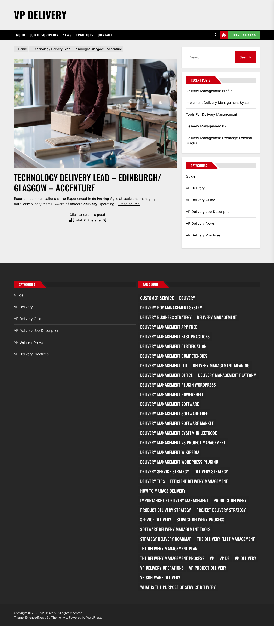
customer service (157, 298)
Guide (21, 35)
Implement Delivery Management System (219, 102)
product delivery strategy (165, 510)
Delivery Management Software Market (177, 423)
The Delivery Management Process (172, 558)
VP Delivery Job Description (208, 211)
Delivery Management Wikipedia (169, 452)
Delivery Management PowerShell (171, 394)
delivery (187, 298)
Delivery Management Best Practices (175, 336)
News (67, 35)
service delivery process (200, 519)
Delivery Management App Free (168, 327)
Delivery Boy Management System (171, 307)
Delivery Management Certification (173, 346)
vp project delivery (207, 568)
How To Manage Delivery (162, 490)
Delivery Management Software (169, 404)
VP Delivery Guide (200, 200)
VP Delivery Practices (203, 235)
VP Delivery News (200, 223)
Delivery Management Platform (227, 375)
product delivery (230, 500)
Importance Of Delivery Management (174, 500)
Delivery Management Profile (209, 91)
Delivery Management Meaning (221, 365)
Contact (105, 35)
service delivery (155, 519)
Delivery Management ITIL (164, 365)
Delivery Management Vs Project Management (183, 442)
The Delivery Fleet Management (226, 539)
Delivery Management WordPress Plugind (179, 462)
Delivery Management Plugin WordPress (178, 384)
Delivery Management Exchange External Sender (219, 140)
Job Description (44, 35)
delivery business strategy (166, 317)
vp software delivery (160, 577)
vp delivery (245, 558)
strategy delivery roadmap (166, 539)
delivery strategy (211, 471)
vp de (224, 558)
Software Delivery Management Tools (175, 529)
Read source (129, 204)
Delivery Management (217, 317)
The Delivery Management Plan (168, 548)
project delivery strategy (221, 510)
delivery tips (152, 481)
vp (212, 558)
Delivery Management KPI (206, 126)
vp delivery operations (162, 568)
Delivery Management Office (166, 375)
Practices (85, 35)
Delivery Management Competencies (173, 356)
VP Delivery (40, 14)
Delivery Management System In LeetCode (178, 433)
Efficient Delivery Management (199, 481)
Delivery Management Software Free (174, 413)
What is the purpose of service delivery (178, 587)
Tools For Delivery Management (211, 114)
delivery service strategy (164, 471)
